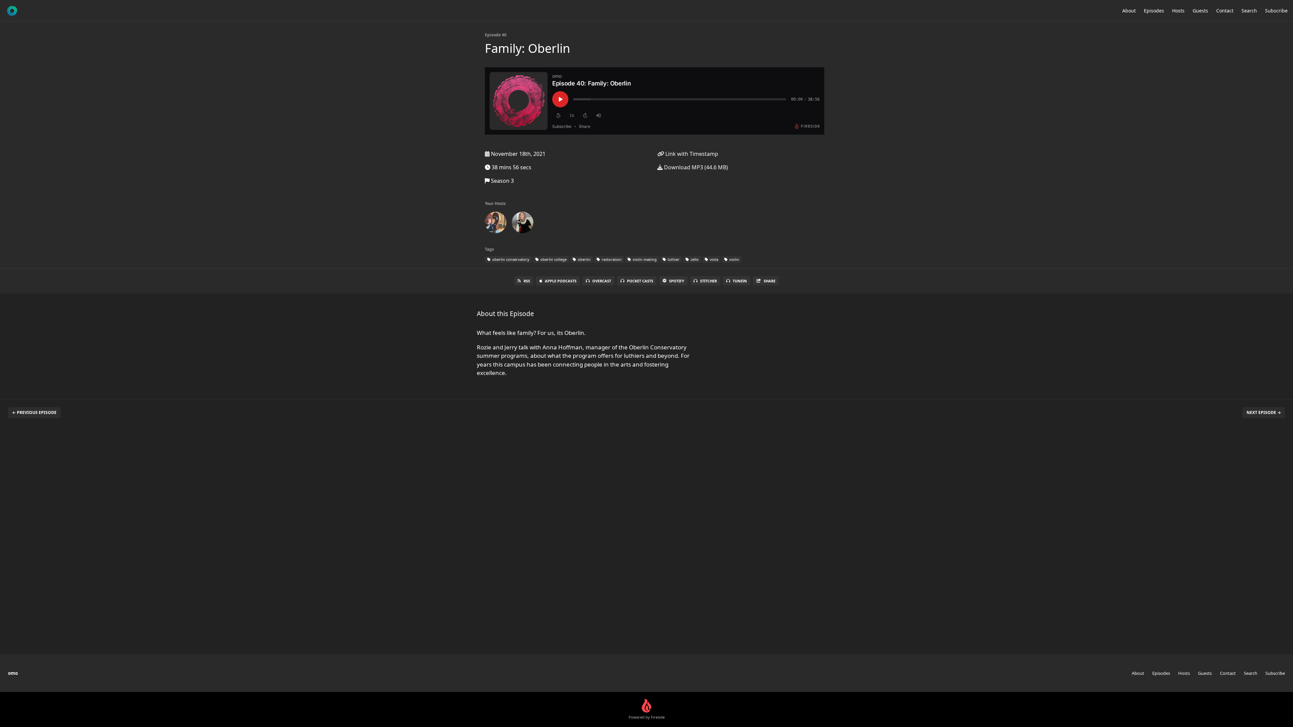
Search (1249, 10)
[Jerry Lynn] (495, 224)
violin (733, 259)
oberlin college (553, 259)
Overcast (601, 280)
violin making (644, 259)
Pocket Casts (640, 280)
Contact (1224, 10)
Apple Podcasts (560, 280)
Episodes (1154, 10)
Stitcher (708, 280)
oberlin (584, 259)
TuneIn (740, 280)
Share (769, 280)
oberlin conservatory (510, 259)
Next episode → (1264, 412)
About (1129, 10)
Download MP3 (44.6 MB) (695, 167)
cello (694, 259)
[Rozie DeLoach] (522, 224)
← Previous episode (34, 412)
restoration (611, 259)
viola (713, 259)
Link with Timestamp (691, 154)
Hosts (1178, 10)
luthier (673, 259)
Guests (1200, 10)
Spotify (676, 280)
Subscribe (1276, 10)
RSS (527, 280)
